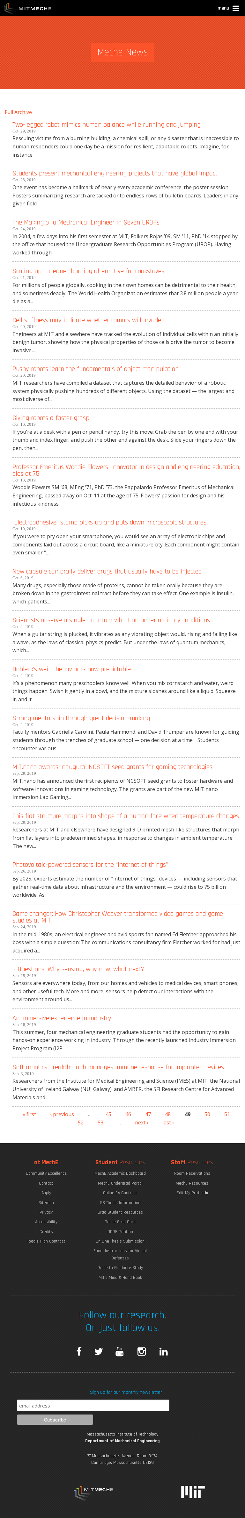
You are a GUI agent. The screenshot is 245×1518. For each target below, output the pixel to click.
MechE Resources (192, 1183)
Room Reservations (192, 1173)
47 (148, 1114)
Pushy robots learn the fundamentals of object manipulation (95, 369)
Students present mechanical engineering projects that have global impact (115, 173)
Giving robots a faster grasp (50, 418)
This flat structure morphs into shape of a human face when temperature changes (125, 816)
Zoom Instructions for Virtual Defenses (120, 1254)
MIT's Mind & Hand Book (120, 1277)
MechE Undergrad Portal (120, 1183)
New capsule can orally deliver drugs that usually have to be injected (107, 571)
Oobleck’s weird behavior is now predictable (71, 669)
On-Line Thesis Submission (120, 1241)
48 (168, 1114)
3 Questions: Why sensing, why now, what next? (78, 969)
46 (128, 1114)
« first (29, 1114)
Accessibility (46, 1222)
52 (81, 1122)
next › (141, 1122)
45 (108, 1114)
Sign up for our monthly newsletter (126, 1392)
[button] (229, 9)
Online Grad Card (120, 1222)
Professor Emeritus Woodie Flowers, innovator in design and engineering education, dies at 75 (126, 470)
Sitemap (46, 1203)
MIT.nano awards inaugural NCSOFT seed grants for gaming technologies (112, 767)
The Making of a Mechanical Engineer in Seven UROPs (86, 222)
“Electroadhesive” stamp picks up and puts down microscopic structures (109, 522)
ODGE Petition (120, 1232)
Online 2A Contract (120, 1193)
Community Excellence (46, 1173)
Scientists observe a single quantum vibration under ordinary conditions (111, 620)
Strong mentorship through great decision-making (81, 718)
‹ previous (62, 1114)
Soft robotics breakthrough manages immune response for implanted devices (118, 1067)
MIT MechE (27, 9)
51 (227, 1114)
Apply (46, 1193)
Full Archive (18, 112)
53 (100, 1122)
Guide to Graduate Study (120, 1268)
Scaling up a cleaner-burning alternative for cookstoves (88, 271)
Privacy (46, 1212)
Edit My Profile (191, 1193)
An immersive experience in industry (61, 1018)
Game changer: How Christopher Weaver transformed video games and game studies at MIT (117, 917)
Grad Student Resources (120, 1212)
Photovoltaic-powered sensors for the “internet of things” (90, 864)
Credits (46, 1232)
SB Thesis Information (120, 1203)
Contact (46, 1183)
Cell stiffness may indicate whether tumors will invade (86, 320)
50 (207, 1114)
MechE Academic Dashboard (120, 1173)
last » (168, 1122)
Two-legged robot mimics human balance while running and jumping (106, 124)
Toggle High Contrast (46, 1241)
